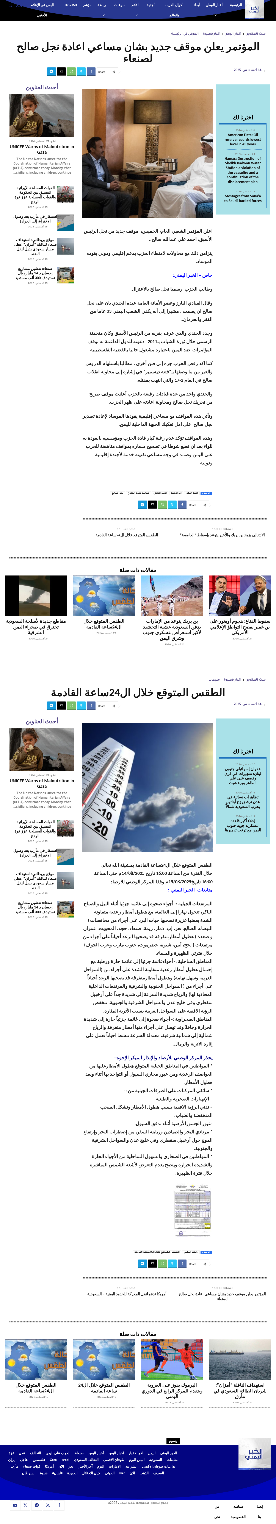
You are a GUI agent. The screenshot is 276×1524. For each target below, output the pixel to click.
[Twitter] (81, 71)
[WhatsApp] (71, 71)
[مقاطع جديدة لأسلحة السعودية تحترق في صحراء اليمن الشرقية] (36, 595)
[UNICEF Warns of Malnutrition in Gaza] (41, 115)
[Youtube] (15, 1505)
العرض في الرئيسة (185, 34)
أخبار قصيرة (211, 34)
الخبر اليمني (160, 493)
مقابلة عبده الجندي (138, 493)
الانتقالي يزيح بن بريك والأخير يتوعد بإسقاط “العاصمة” (222, 535)
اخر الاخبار (176, 493)
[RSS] (48, 1505)
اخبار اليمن (192, 493)
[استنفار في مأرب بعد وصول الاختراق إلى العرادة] (65, 223)
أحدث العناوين (256, 34)
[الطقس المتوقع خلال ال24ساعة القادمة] (104, 595)
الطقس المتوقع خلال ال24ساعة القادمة (127, 535)
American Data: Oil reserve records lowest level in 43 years (243, 139)
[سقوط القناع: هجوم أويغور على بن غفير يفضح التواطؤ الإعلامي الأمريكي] (240, 595)
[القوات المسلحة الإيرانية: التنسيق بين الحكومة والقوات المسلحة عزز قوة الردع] (65, 194)
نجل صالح (117, 493)
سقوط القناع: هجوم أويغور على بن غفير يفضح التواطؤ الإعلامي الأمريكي (240, 627)
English (52, 141)
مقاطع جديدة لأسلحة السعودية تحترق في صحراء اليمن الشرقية (36, 627)
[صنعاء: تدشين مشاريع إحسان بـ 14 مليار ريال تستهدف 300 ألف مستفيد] (65, 275)
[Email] (61, 71)
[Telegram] (51, 71)
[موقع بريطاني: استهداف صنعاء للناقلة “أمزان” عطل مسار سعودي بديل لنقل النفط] (65, 246)
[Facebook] (91, 71)
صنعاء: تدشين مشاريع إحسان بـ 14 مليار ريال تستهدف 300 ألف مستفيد (35, 273)
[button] (14, 5)
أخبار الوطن (233, 34)
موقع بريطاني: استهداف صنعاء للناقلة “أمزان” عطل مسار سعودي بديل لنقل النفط (35, 247)
